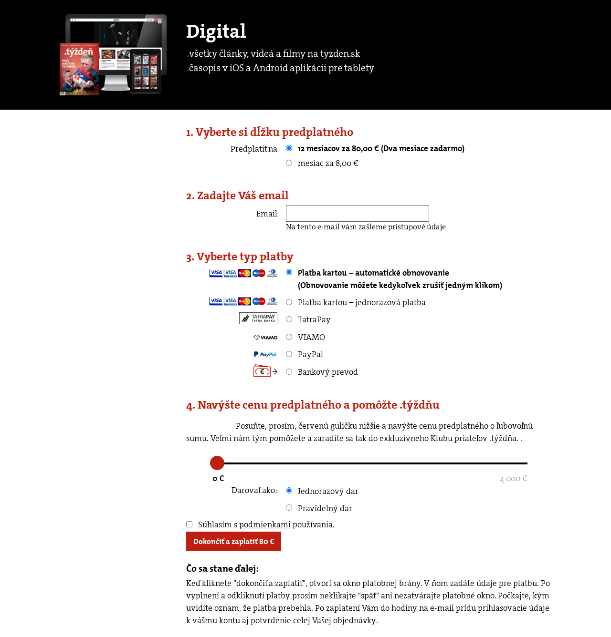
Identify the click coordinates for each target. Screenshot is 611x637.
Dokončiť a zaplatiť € (233, 541)
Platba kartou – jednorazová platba (361, 302)
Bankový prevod (327, 372)
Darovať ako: (254, 490)
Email (266, 213)
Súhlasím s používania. (265, 524)
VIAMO (310, 337)
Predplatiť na (254, 149)
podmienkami (265, 524)
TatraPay (313, 319)
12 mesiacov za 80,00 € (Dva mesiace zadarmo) (380, 148)
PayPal (309, 354)
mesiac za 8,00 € (327, 163)
